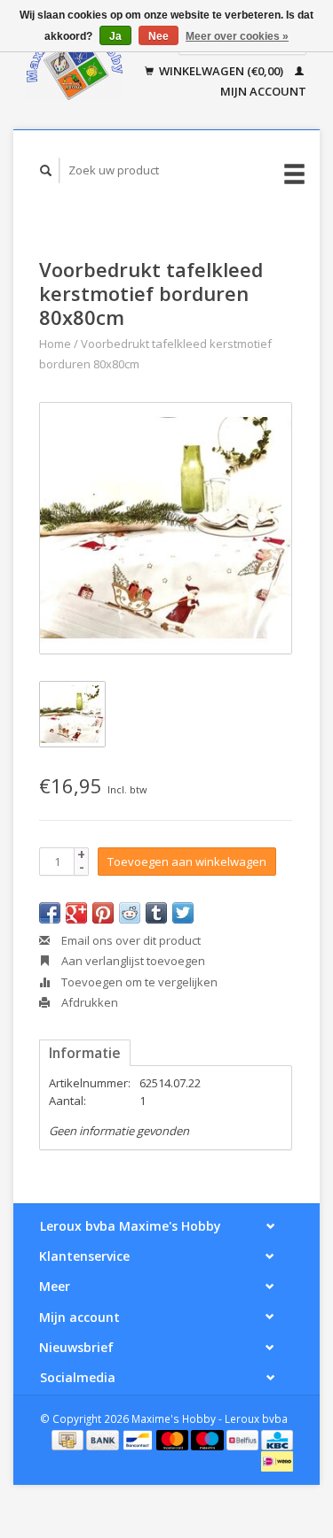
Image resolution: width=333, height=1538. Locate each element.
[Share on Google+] (76, 913)
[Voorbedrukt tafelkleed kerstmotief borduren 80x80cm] (165, 528)
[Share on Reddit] (129, 913)
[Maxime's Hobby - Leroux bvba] (75, 64)
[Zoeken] (46, 170)
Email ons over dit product (130, 940)
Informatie (85, 1053)
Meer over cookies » (237, 36)
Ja (115, 36)
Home (55, 344)
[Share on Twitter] (183, 913)
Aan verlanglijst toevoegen (132, 961)
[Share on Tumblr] (156, 913)
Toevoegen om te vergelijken (138, 982)
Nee (158, 36)
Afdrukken (88, 1002)
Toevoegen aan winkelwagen (186, 861)
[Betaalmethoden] (69, 1439)
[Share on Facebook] (49, 913)
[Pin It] (103, 913)
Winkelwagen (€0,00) (221, 71)
